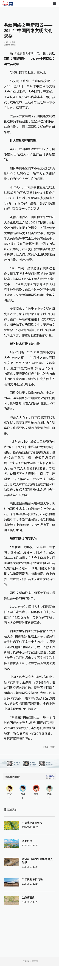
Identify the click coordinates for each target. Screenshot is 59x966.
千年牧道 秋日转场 (32, 879)
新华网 (12, 42)
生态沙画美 (28, 897)
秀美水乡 (27, 841)
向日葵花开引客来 (32, 822)
